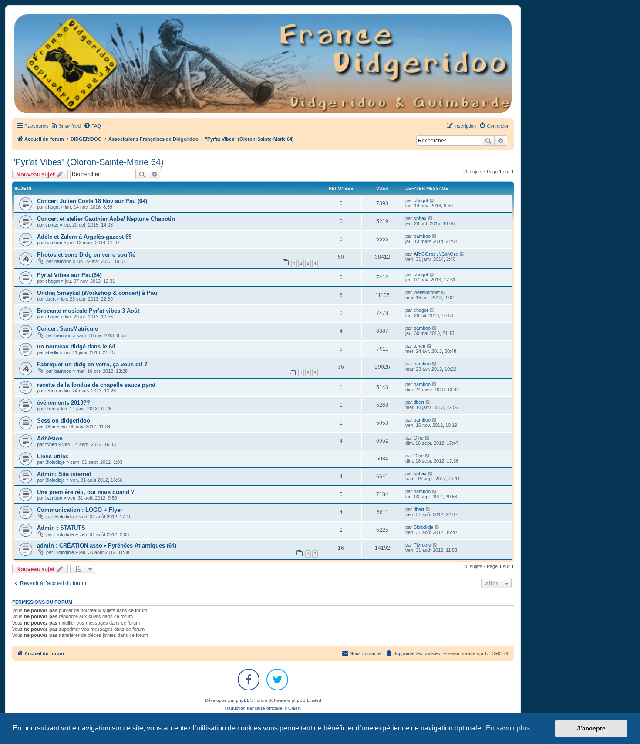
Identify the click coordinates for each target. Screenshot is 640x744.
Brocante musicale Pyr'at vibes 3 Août (88, 311)
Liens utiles (52, 456)
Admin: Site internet (64, 474)
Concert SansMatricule (67, 328)
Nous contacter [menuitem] (366, 653)
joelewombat (427, 292)
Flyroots (422, 545)
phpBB (243, 700)
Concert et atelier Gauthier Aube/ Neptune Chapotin (106, 219)
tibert (50, 298)
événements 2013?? (63, 402)
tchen (419, 345)
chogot (52, 207)
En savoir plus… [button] (511, 728)
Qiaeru (295, 708)
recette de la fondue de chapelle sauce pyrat (96, 385)
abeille (51, 352)
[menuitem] (66, 126)
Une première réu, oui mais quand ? (86, 492)
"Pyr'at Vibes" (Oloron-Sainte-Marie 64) (88, 162)
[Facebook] (248, 679)
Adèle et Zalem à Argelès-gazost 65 (84, 236)
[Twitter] (277, 679)
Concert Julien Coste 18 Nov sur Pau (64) (92, 201)
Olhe (50, 426)
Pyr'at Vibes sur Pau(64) (69, 275)
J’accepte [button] (591, 728)
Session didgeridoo (63, 420)
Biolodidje (55, 462)
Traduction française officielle (253, 708)
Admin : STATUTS (61, 527)
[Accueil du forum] (263, 63)
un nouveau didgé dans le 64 (76, 346)
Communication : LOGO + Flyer (79, 510)
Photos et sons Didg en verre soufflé (86, 254)
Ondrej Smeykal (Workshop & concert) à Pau (97, 293)
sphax (51, 224)
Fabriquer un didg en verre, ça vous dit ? (92, 364)
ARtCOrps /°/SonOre (436, 254)
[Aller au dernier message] (432, 200)
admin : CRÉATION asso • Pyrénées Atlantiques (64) (106, 545)
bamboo (53, 242)
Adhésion (50, 438)
